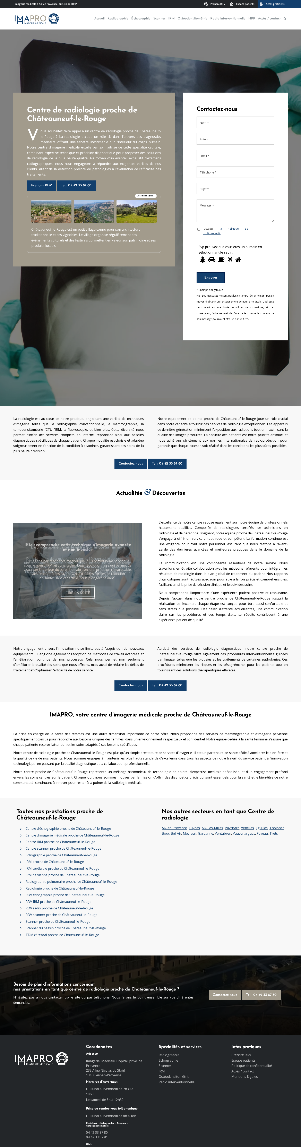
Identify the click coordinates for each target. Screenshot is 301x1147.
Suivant (133, 571)
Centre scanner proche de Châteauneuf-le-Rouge (63, 848)
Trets (273, 833)
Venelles (247, 828)
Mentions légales (244, 1076)
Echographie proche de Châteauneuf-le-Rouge (61, 855)
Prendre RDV (217, 4)
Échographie (168, 1060)
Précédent (22, 571)
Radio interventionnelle (177, 1082)
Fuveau (262, 833)
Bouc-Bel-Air (171, 833)
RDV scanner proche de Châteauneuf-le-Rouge (61, 914)
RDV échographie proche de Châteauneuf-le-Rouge (65, 895)
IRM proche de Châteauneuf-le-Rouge (55, 861)
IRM (162, 1071)
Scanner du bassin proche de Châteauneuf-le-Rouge (66, 928)
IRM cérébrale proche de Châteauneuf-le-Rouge (62, 868)
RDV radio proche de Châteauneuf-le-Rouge (59, 908)
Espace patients (245, 4)
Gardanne (205, 833)
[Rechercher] (285, 18)
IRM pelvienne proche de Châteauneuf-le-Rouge (63, 875)
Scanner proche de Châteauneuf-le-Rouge (58, 921)
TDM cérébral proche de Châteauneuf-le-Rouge (62, 935)
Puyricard (232, 828)
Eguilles (262, 828)
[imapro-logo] (36, 18)
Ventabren (223, 833)
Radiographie (169, 1055)
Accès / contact (242, 1071)
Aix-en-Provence (174, 828)
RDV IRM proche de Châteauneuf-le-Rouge (58, 901)
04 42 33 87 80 (97, 1132)
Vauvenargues (244, 833)
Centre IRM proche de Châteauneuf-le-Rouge (60, 842)
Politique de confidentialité (251, 1065)
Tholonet (276, 828)
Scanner (165, 1065)
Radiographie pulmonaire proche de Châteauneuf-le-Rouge (71, 881)
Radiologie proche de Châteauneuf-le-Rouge (60, 888)
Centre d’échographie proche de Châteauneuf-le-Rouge (68, 828)
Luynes (194, 828)
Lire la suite (78, 590)
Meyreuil (189, 833)
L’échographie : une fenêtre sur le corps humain (78, 547)
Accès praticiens (275, 4)
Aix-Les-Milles (212, 828)
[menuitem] (215, 4)
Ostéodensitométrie (174, 1076)
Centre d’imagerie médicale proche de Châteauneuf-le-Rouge (72, 835)
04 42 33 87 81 (97, 1137)
